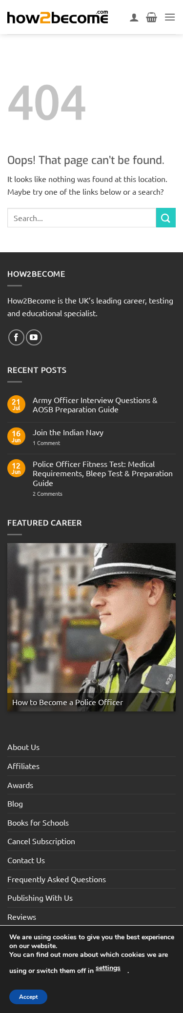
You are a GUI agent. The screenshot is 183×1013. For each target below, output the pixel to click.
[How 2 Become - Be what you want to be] (57, 17)
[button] (170, 17)
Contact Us (26, 860)
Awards (20, 785)
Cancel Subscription (41, 841)
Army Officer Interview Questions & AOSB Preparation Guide (95, 404)
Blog (15, 803)
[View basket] (151, 17)
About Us (23, 746)
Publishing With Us (40, 897)
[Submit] (166, 217)
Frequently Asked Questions (56, 879)
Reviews (21, 916)
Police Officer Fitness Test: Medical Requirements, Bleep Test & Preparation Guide (103, 473)
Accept (28, 997)
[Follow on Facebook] (16, 337)
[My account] (134, 17)
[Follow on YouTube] (34, 337)
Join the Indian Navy (68, 432)
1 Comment (53, 443)
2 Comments (65, 493)
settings (108, 967)
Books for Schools (38, 822)
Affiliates (23, 765)
